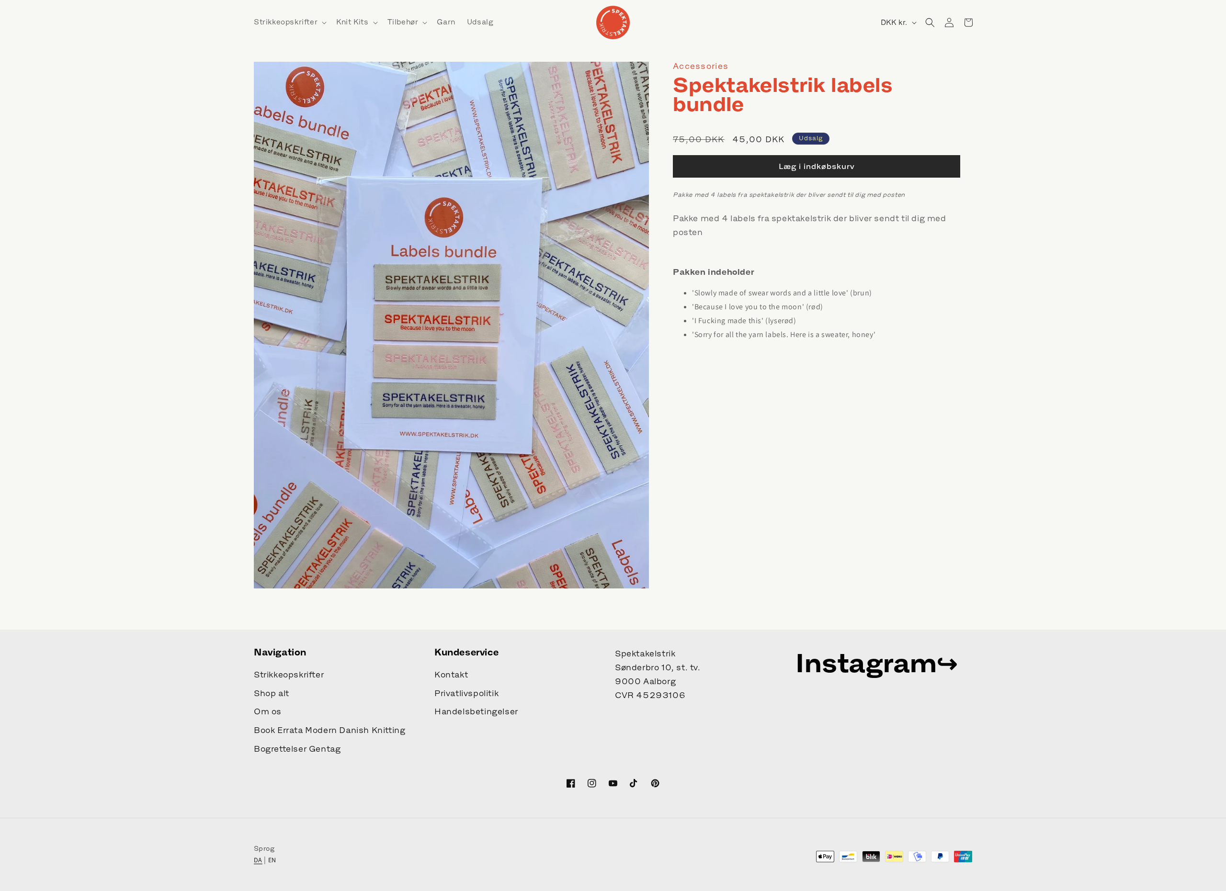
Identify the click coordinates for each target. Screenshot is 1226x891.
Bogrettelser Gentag (297, 749)
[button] (289, 22)
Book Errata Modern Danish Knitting (329, 730)
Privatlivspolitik (466, 693)
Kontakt (451, 674)
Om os (268, 711)
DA (258, 860)
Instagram (866, 662)
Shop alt (271, 693)
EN (272, 860)
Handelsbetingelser (476, 711)
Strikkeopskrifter (289, 674)
